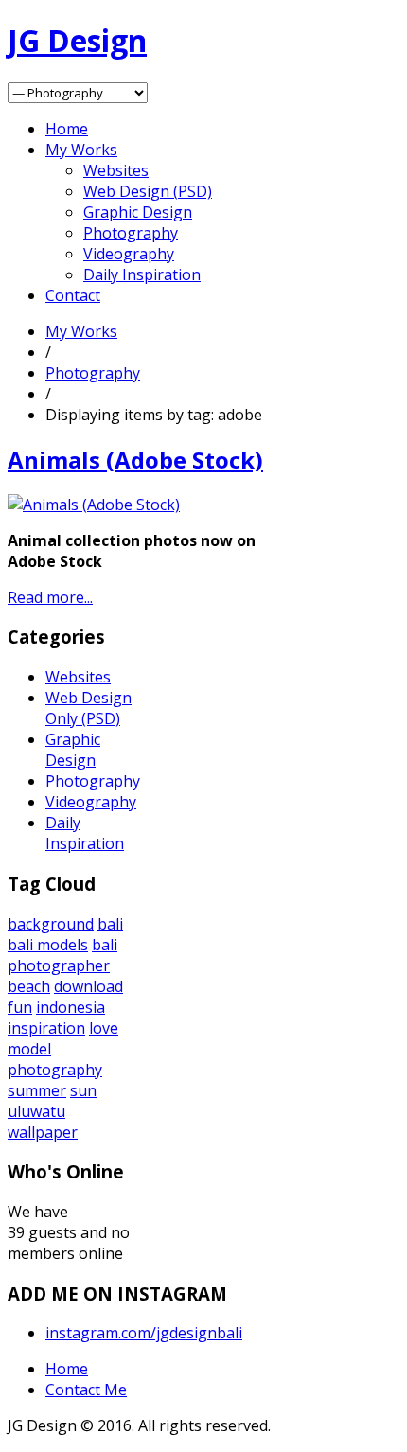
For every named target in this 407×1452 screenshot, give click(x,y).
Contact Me (86, 1389)
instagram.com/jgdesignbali (143, 1332)
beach (29, 986)
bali (110, 923)
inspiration (46, 1028)
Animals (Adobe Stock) (135, 459)
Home (66, 128)
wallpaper (43, 1132)
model (29, 1048)
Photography (130, 232)
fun (20, 1007)
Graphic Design (137, 212)
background (51, 923)
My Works (81, 149)
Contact (72, 295)
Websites (116, 170)
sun (83, 1090)
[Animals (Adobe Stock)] (94, 504)
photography (55, 1069)
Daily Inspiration (142, 274)
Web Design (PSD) (147, 191)
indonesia (70, 1007)
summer (37, 1090)
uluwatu (36, 1111)
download (88, 986)
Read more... (50, 597)
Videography (128, 253)
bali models (48, 944)
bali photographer (62, 955)
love (103, 1028)
